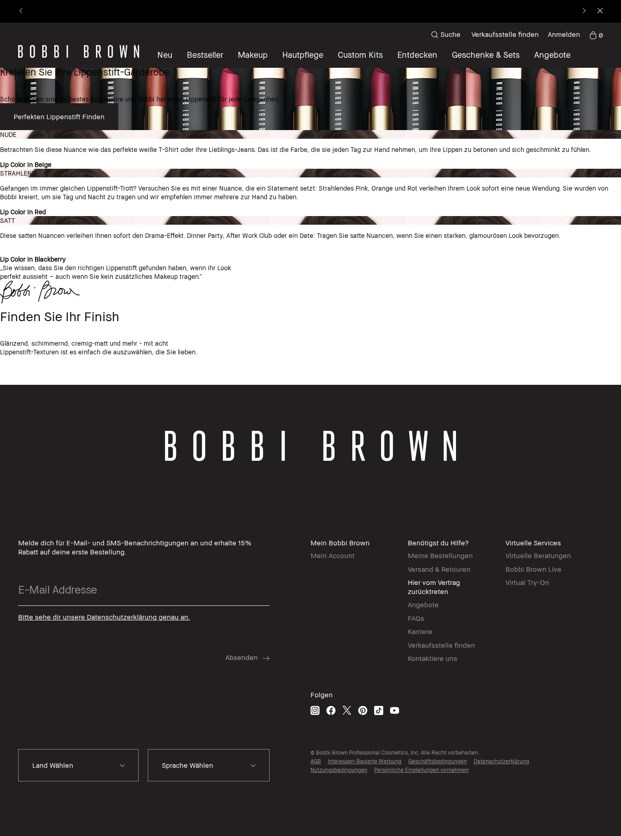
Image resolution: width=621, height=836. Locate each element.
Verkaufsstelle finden (505, 34)
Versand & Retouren (439, 569)
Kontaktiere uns (432, 658)
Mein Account (332, 555)
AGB (315, 761)
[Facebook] (331, 710)
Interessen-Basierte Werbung (364, 761)
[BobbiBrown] (78, 51)
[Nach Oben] (593, 637)
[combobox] (78, 765)
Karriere (420, 631)
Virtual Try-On (527, 582)
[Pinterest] (362, 710)
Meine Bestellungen (440, 555)
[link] (596, 34)
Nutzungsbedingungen (338, 769)
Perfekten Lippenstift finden (59, 116)
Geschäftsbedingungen (437, 761)
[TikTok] (378, 710)
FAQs (416, 618)
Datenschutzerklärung (501, 761)
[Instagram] (315, 710)
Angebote (423, 604)
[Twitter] (346, 710)
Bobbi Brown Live (533, 569)
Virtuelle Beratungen (538, 555)
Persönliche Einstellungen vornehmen (421, 769)
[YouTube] (394, 710)
